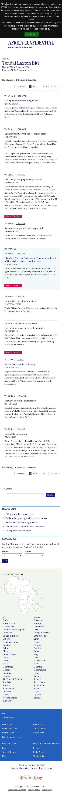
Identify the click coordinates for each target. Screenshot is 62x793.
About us (23, 765)
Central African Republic (14, 629)
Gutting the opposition (15, 433)
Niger (36, 673)
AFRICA (21, 323)
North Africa (8, 732)
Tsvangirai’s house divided (18, 530)
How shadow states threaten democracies (24, 328)
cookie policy (29, 26)
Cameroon (39, 626)
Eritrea (37, 642)
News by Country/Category (46, 743)
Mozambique (40, 669)
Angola (37, 617)
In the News (38, 752)
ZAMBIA (20, 359)
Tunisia (6, 694)
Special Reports (9, 752)
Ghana (6, 651)
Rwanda (37, 676)
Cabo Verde (8, 626)
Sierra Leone (40, 682)
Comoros (7, 632)
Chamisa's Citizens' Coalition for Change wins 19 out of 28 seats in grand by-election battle (30, 260)
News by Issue (9, 743)
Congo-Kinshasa (10, 635)
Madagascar (39, 660)
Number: (28, 551)
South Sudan (8, 688)
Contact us (34, 765)
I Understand (31, 34)
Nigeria (6, 676)
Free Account (45, 768)
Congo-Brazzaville (42, 632)
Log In (14, 768)
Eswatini (6, 645)
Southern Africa (9, 728)
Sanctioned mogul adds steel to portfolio (24, 228)
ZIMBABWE (22, 96)
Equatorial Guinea (11, 642)
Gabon (6, 648)
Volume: (5, 551)
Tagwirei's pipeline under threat (20, 400)
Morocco (7, 669)
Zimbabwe (8, 700)
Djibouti (6, 639)
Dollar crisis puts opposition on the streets (26, 518)
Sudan (36, 688)
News (4, 713)
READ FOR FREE (13, 216)
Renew (34, 768)
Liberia (37, 657)
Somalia (6, 685)
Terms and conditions (17, 789)
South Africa (39, 685)
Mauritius (38, 666)
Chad (36, 629)
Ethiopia (37, 645)
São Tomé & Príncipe (13, 679)
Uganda (37, 694)
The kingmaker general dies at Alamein (24, 526)
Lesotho (6, 657)
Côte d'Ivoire (40, 635)
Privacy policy (34, 789)
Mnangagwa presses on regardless (21, 100)
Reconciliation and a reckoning (19, 364)
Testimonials (39, 756)
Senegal (37, 679)
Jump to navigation (4, 4)
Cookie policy (47, 789)
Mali (36, 663)
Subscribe (24, 768)
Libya (5, 660)
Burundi (37, 623)
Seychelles (7, 682)
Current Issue (8, 717)
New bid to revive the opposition (20, 301)
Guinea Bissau (9, 654)
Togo (36, 691)
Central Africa (39, 728)
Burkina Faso (9, 623)
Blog (4, 748)
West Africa (38, 724)
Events (36, 748)
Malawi (6, 663)
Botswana (38, 620)
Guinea (37, 651)
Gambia (37, 648)
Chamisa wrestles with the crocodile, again (25, 133)
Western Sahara (10, 697)
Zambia (37, 697)
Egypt (36, 639)
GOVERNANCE (31, 323)
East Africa (7, 724)
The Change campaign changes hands (23, 179)
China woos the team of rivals (19, 514)
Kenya (36, 654)
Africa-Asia (38, 732)
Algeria (6, 617)
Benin (5, 620)
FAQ (42, 765)
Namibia (7, 673)
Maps (4, 756)
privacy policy (13, 26)
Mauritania (8, 666)
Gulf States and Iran (11, 737)
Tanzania (7, 691)
